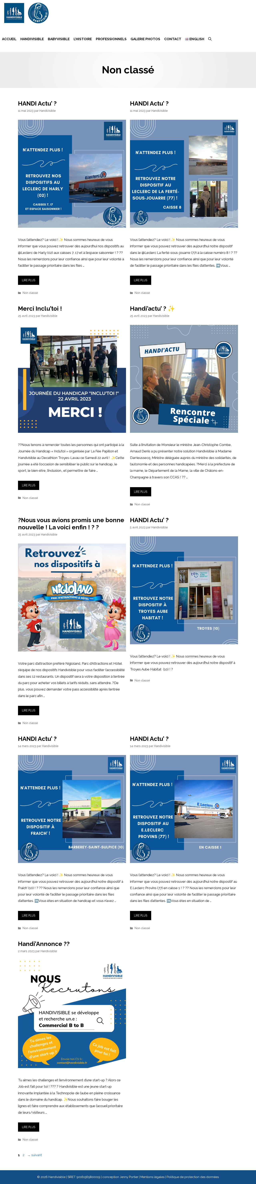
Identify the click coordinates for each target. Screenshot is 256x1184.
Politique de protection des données (193, 1177)
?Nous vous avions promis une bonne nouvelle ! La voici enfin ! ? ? (71, 524)
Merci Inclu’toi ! (40, 308)
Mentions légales (152, 1177)
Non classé (30, 292)
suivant (34, 1155)
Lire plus (28, 280)
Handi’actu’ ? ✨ (152, 308)
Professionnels (111, 39)
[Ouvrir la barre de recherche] (210, 39)
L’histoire (83, 39)
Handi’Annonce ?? (44, 943)
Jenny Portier (129, 1177)
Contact (172, 39)
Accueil (9, 39)
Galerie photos (145, 39)
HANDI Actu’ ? (37, 103)
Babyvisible (59, 39)
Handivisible (32, 39)
